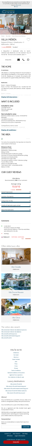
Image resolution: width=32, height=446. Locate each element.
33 (28, 31)
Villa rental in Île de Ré (16, 384)
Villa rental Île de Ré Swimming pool (10, 336)
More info (18, 5)
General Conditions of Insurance (16, 372)
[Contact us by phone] (23, 59)
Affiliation (10, 436)
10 (30, 192)
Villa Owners (16, 433)
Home (2, 36)
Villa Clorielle (16, 267)
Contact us (7, 433)
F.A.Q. (16, 366)
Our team (16, 355)
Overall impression (7, 192)
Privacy (16, 368)
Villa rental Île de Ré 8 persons (9, 334)
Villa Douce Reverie (16, 292)
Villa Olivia (16, 318)
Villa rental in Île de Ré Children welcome (16, 391)
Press (16, 364)
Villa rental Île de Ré (6, 338)
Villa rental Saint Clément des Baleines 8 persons (14, 330)
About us (16, 357)
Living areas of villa (7, 201)
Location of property (7, 196)
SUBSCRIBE (26, 427)
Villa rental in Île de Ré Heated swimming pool (16, 388)
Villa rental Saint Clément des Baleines (11, 332)
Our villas (8, 36)
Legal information (20, 436)
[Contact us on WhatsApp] (28, 59)
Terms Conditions (16, 370)
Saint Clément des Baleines (19, 36)
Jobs (16, 361)
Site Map (25, 433)
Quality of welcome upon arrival (10, 205)
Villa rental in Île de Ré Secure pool (16, 393)
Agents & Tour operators (16, 375)
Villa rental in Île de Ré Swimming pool (16, 386)
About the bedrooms (7, 210)
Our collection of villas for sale (16, 377)
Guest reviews (16, 359)
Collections (16, 352)
